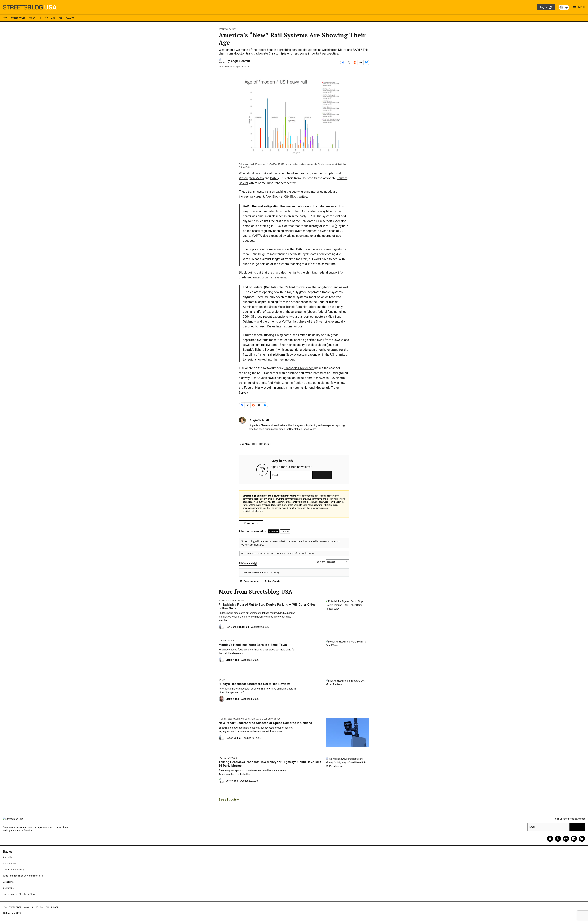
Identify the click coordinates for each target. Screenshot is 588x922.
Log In (543, 7)
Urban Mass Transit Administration (292, 307)
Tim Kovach (259, 378)
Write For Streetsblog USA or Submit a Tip (23, 876)
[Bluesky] (582, 839)
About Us (7, 857)
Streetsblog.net (227, 29)
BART (274, 178)
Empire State (18, 18)
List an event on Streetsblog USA (19, 894)
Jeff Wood (232, 780)
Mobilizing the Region (288, 383)
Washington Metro (251, 178)
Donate (70, 18)
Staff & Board (9, 863)
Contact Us (8, 888)
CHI (60, 18)
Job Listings (9, 882)
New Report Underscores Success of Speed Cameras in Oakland (265, 723)
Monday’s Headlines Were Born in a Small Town (253, 645)
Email (275, 475)
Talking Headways (228, 758)
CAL (53, 18)
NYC (5, 18)
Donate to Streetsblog (13, 869)
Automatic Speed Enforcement (266, 719)
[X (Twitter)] (558, 839)
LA (40, 18)
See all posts (228, 799)
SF (46, 18)
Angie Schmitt (240, 61)
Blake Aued (232, 659)
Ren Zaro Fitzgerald (237, 626)
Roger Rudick (233, 738)
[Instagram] (566, 839)
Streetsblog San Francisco (235, 719)
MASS (32, 18)
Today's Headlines (228, 641)
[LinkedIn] (574, 839)
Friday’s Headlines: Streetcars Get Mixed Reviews (254, 684)
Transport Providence (299, 368)
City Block (291, 196)
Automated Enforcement (231, 600)
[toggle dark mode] (564, 7)
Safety (222, 680)
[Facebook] (550, 839)
